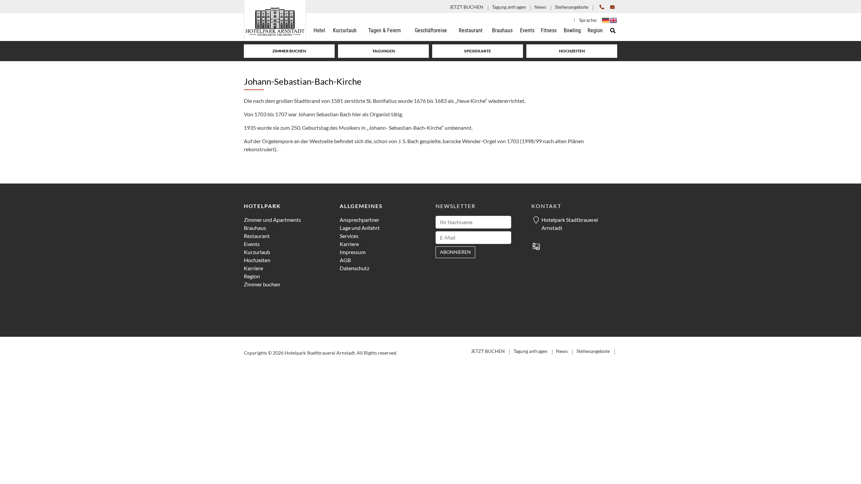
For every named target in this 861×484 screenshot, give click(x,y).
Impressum (353, 252)
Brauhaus (255, 228)
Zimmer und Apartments (272, 219)
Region (252, 276)
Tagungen (383, 50)
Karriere (253, 268)
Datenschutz (354, 268)
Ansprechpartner (359, 219)
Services (349, 236)
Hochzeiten (572, 50)
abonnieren (455, 252)
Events (252, 244)
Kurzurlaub (257, 252)
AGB (345, 260)
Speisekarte (477, 50)
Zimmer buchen (289, 50)
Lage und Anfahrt (360, 228)
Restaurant (257, 236)
